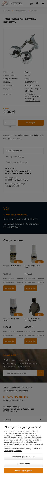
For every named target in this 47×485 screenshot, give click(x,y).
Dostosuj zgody (23, 464)
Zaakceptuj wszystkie (23, 471)
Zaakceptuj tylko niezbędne (23, 457)
